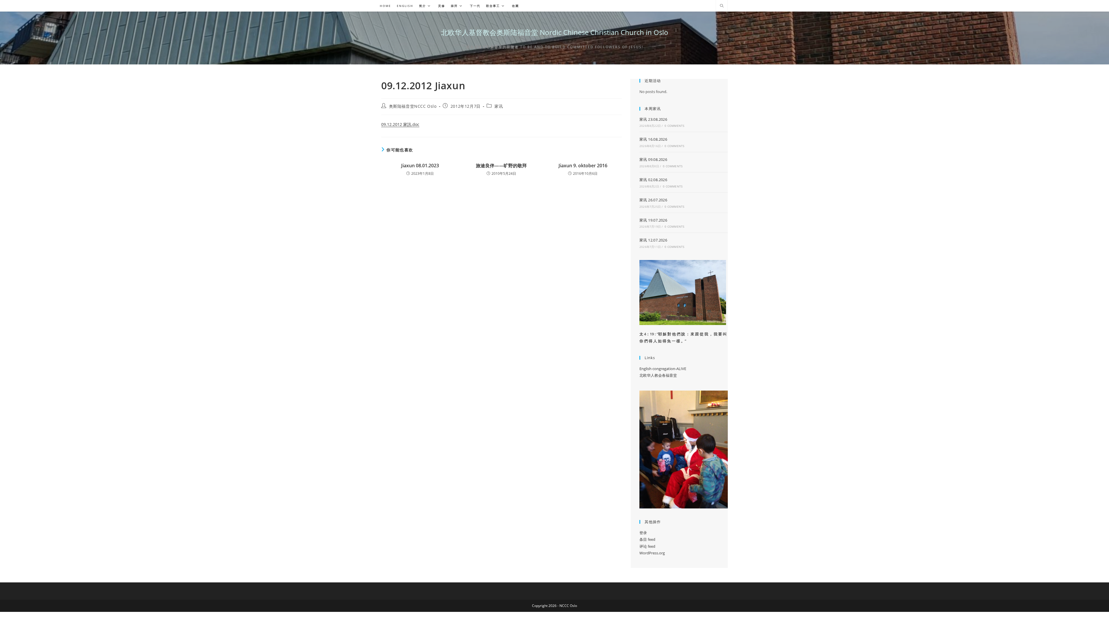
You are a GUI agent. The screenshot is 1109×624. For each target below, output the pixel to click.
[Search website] (722, 6)
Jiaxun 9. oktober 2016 (583, 165)
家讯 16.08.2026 (653, 139)
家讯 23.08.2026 (653, 119)
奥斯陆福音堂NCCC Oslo (413, 106)
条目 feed (647, 539)
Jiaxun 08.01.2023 (420, 165)
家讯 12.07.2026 (653, 240)
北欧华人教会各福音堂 (658, 375)
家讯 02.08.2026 (653, 179)
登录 (643, 532)
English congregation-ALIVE (662, 368)
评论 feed (647, 546)
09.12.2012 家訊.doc (400, 124)
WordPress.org (652, 553)
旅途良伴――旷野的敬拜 (501, 165)
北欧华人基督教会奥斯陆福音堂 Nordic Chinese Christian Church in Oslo (554, 32)
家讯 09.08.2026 (653, 159)
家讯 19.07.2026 (653, 220)
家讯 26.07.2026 (653, 200)
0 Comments (674, 126)
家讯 (498, 106)
